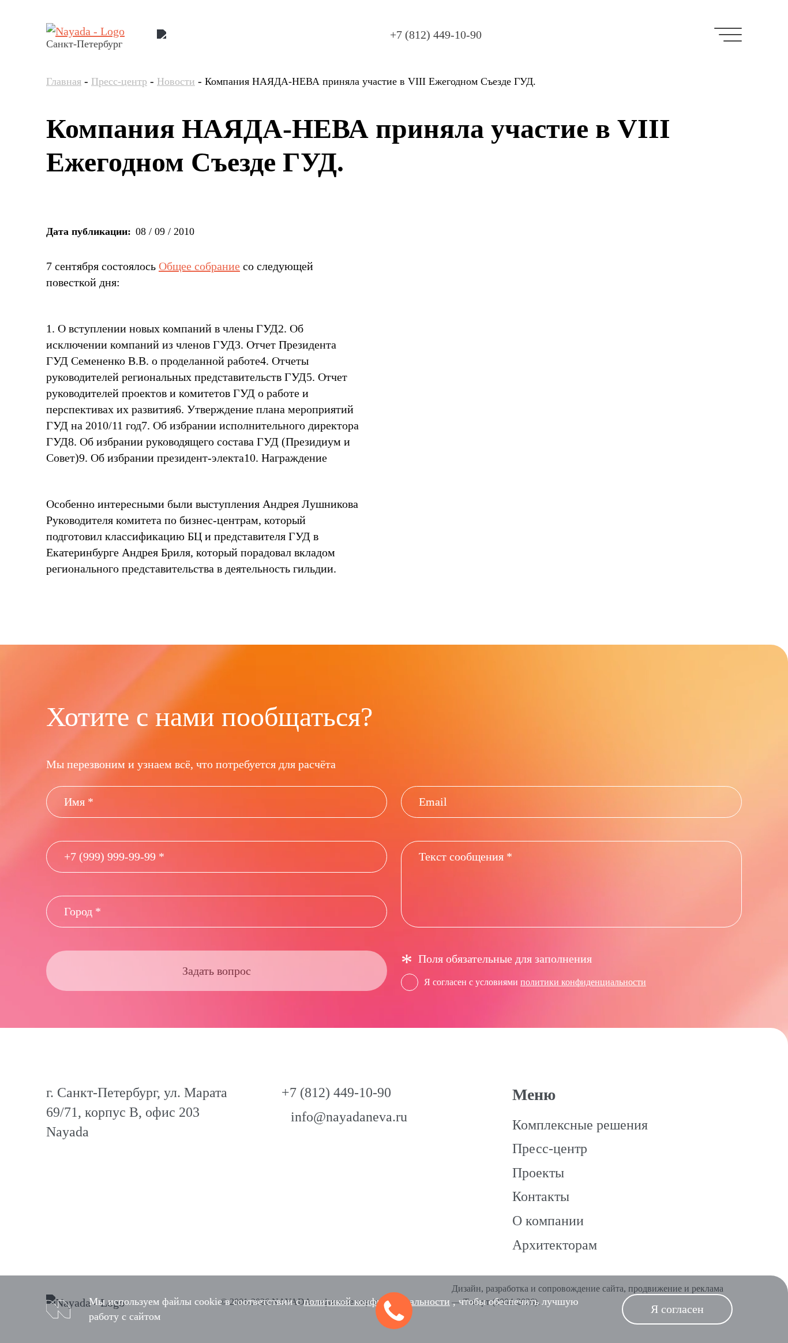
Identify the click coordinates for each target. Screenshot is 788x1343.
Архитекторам (554, 1244)
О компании (548, 1220)
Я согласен (677, 1309)
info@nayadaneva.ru (349, 1116)
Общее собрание (199, 266)
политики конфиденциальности (583, 982)
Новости (176, 81)
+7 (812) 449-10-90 (436, 34)
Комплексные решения (580, 1124)
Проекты (538, 1172)
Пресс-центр (119, 81)
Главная (63, 81)
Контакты (540, 1196)
